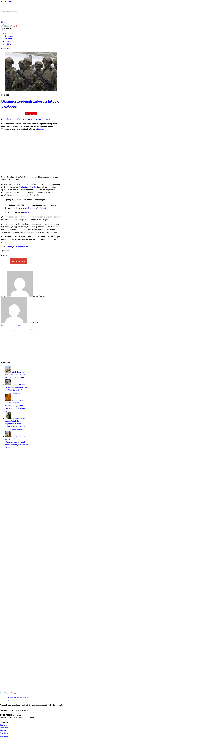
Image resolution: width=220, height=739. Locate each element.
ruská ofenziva (20, 119)
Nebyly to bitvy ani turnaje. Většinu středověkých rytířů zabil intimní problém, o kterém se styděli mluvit (16, 441)
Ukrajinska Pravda (28, 187)
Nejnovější (9, 33)
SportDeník (4, 728)
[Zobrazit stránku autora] (21, 325)
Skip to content (6, 1)
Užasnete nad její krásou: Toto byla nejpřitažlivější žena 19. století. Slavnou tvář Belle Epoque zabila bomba (15, 423)
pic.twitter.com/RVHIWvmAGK (35, 208)
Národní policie (7, 119)
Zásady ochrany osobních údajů (16, 698)
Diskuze (6, 255)
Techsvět (3, 725)
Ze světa (8, 39)
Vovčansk (46, 119)
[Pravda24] (9, 26)
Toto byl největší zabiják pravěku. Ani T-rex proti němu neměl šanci (15, 374)
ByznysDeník (5, 736)
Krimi (7, 41)
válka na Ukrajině (34, 119)
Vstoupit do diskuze (18, 261)
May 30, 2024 (29, 212)
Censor (41, 129)
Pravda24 (4, 733)
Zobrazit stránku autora (10, 325)
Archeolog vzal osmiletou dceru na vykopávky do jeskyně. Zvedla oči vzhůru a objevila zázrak (16, 405)
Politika (8, 44)
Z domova (9, 36)
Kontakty (7, 701)
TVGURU (3, 730)
